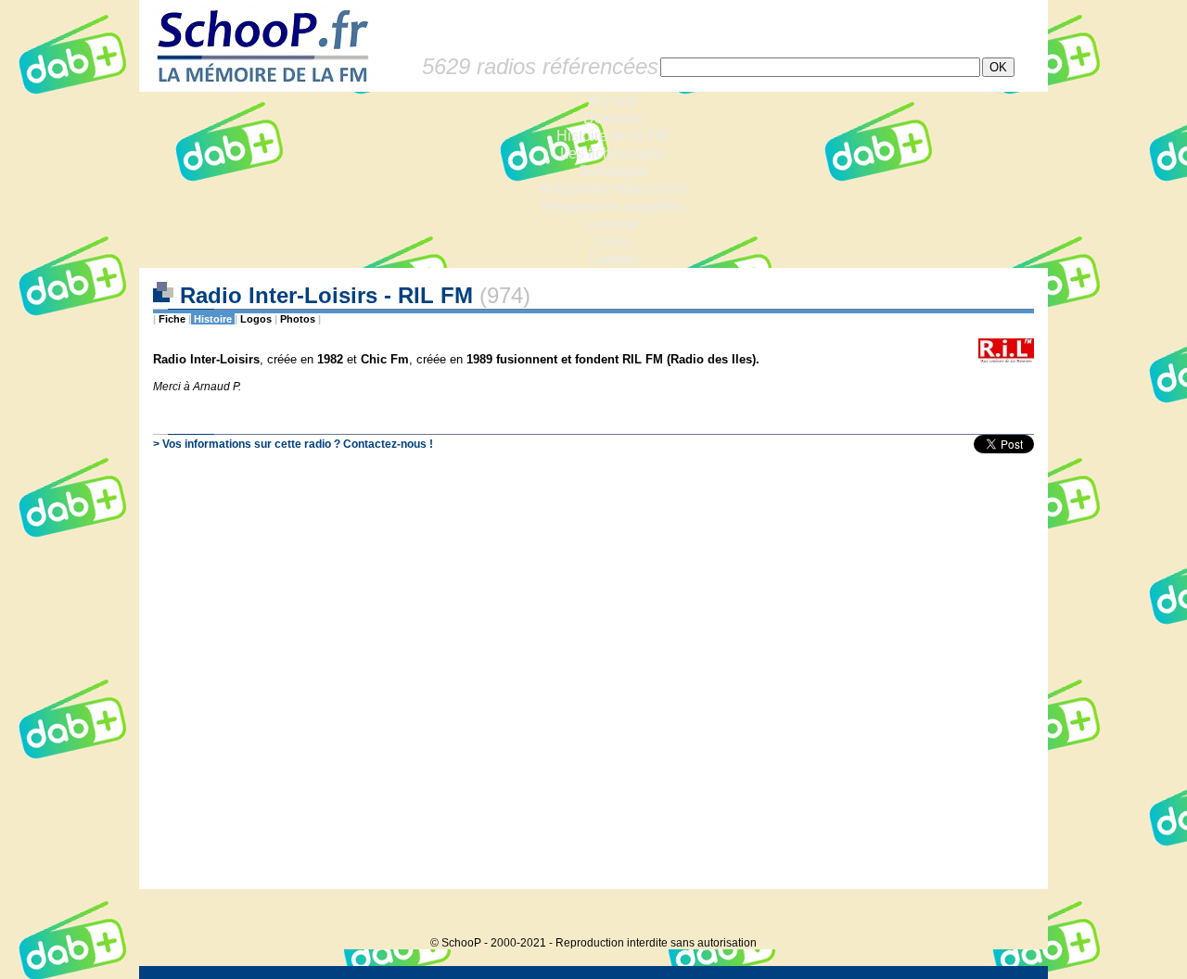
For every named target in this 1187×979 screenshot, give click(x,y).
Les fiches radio (612, 153)
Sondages (612, 171)
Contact (612, 259)
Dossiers (612, 118)
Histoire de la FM (612, 136)
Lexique (612, 224)
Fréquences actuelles (612, 206)
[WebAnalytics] (1011, 914)
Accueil (612, 100)
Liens (612, 241)
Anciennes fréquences (612, 189)
